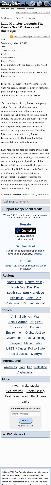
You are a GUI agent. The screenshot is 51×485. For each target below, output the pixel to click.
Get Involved (14, 391)
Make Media (30, 385)
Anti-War (34, 316)
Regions (8, 275)
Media (28, 343)
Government (14, 338)
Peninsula (17, 298)
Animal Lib (18, 316)
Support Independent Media (22, 209)
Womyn (32, 18)
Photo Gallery (35, 391)
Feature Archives (16, 396)
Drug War (35, 322)
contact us (37, 254)
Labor (38, 343)
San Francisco (7, 18)
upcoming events (37, 266)
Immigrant (15, 343)
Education (16, 327)
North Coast (15, 282)
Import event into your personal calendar (31, 36)
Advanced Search (25, 426)
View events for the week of (33, 13)
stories (18, 266)
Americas (10, 367)
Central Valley (34, 282)
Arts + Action (21, 18)
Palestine (40, 367)
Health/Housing (34, 338)
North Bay (18, 287)
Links (25, 401)
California (12, 303)
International (36, 303)
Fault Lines (38, 396)
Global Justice (35, 332)
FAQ (15, 385)
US (23, 303)
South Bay (14, 292)
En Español (33, 327)
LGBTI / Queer (16, 348)
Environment (14, 332)
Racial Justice (18, 354)
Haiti (22, 367)
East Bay (33, 287)
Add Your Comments (16, 201)
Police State (36, 348)
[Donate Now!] (25, 230)
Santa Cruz (33, 298)
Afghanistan (25, 372)
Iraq (29, 367)
